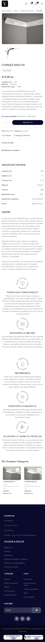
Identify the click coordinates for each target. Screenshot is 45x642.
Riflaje (6, 587)
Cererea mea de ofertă (30, 584)
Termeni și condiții (11, 567)
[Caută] (26, 3)
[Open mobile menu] (41, 3)
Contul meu (28, 579)
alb (42, 190)
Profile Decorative (27, 11)
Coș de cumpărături (31, 589)
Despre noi (8, 547)
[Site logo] (5, 3)
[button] (7, 493)
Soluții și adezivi (10, 595)
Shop (16, 11)
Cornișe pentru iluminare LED (11, 487)
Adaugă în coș (28, 122)
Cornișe (39, 11)
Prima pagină (7, 11)
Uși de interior (9, 591)
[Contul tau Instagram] (22, 618)
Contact (7, 551)
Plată (25, 593)
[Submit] (36, 610)
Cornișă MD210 (9, 482)
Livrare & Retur (29, 597)
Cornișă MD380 (30, 482)
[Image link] (12, 637)
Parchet (7, 579)
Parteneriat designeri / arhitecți (15, 559)
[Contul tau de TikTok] (28, 618)
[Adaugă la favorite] (18, 470)
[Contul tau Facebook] (16, 618)
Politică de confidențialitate (14, 563)
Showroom (8, 555)
